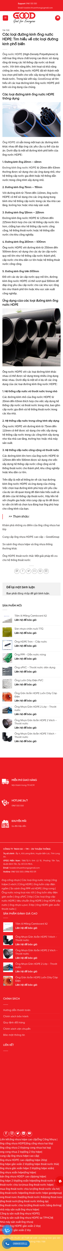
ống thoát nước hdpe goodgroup (42, 1193)
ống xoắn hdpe (26, 1180)
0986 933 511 (30, 872)
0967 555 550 (18, 806)
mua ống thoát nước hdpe (38, 1184)
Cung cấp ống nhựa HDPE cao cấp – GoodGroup (30, 537)
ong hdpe (40, 1176)
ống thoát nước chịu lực (13, 1205)
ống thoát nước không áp (33, 1201)
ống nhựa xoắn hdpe (12, 1172)
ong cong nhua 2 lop (11, 1151)
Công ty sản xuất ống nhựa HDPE (19, 1213)
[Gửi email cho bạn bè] (34, 571)
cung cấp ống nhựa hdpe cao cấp (19, 1155)
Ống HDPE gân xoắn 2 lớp (15, 1230)
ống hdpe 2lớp (38, 1160)
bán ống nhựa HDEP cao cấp (17, 1176)
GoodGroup (44, 78)
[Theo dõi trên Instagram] (12, 1133)
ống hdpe (30, 1172)
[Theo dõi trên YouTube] (29, 1133)
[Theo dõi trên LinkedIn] (23, 1133)
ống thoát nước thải (47, 1180)
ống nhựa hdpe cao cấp (23, 1139)
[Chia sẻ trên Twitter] (28, 571)
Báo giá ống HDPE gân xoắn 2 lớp (20, 1226)
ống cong (48, 888)
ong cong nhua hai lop (37, 1147)
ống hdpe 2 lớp (8, 1180)
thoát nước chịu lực (11, 1184)
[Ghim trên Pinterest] (40, 571)
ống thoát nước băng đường (44, 1205)
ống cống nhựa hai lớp (39, 1143)
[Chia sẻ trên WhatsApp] (17, 571)
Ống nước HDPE (12, 54)
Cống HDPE (25, 884)
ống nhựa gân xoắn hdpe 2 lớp (18, 1168)
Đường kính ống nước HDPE (19, 167)
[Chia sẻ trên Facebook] (22, 571)
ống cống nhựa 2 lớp (12, 1147)
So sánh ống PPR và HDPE (25, 888)
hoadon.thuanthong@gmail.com (24, 868)
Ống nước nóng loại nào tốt (18, 892)
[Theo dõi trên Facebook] (6, 1133)
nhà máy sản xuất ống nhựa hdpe (19, 1209)
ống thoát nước (9, 1201)
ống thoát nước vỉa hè (46, 1189)
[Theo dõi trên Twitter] (17, 1133)
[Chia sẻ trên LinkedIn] (46, 571)
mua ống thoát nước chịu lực (16, 1189)
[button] (5, 18)
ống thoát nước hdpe (12, 1193)
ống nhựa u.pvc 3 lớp (22, 905)
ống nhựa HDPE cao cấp (14, 1160)
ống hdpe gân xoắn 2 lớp (14, 1164)
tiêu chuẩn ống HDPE (29, 901)
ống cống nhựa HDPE (13, 1143)
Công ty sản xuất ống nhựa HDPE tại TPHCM (26, 1217)
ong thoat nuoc (54, 1197)
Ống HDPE (8, 142)
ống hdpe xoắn (44, 1168)
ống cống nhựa (11, 880)
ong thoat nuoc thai (11, 1197)
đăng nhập (23, 593)
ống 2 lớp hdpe (33, 1151)
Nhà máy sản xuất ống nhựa (16, 1222)
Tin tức (6, 30)
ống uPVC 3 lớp (24, 897)
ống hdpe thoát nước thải (43, 1164)
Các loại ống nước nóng (36, 880)
